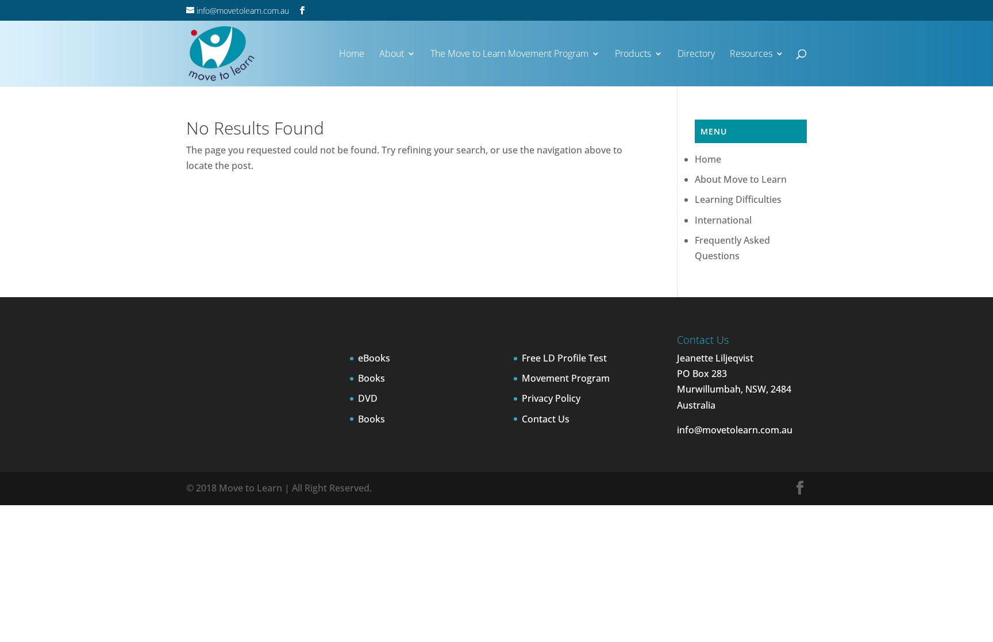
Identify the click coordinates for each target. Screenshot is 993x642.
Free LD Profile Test (564, 358)
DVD (368, 398)
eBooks (374, 358)
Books (371, 378)
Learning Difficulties (738, 199)
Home (708, 159)
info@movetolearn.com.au (734, 430)
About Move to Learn (741, 179)
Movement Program (566, 378)
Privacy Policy (551, 398)
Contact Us (545, 419)
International (723, 220)
